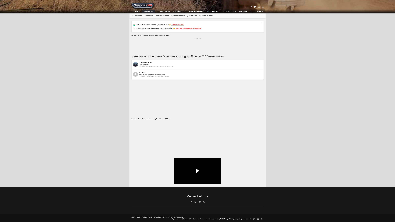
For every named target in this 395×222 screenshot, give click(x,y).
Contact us (203, 219)
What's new (165, 11)
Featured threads (162, 16)
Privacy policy (233, 219)
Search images (206, 16)
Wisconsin (161, 75)
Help (240, 219)
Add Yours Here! (177, 25)
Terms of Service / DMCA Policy (218, 219)
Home (245, 219)
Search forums (179, 16)
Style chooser (176, 219)
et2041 (142, 72)
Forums (149, 11)
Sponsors (196, 219)
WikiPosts (193, 16)
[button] (213, 11)
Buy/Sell (178, 11)
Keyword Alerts (196, 11)
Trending (149, 16)
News (137, 11)
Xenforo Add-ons (175, 217)
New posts (138, 16)
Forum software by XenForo (148, 217)
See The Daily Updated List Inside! (188, 28)
